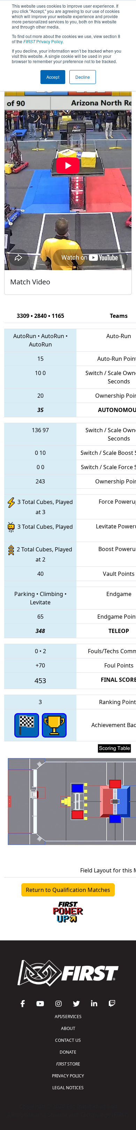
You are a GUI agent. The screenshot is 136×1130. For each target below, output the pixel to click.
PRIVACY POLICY (68, 1076)
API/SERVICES (68, 1017)
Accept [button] (52, 77)
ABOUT (68, 1028)
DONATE (68, 1052)
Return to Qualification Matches (68, 890)
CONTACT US (68, 1040)
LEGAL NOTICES (68, 1088)
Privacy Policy (42, 41)
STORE (68, 1064)
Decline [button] (82, 77)
